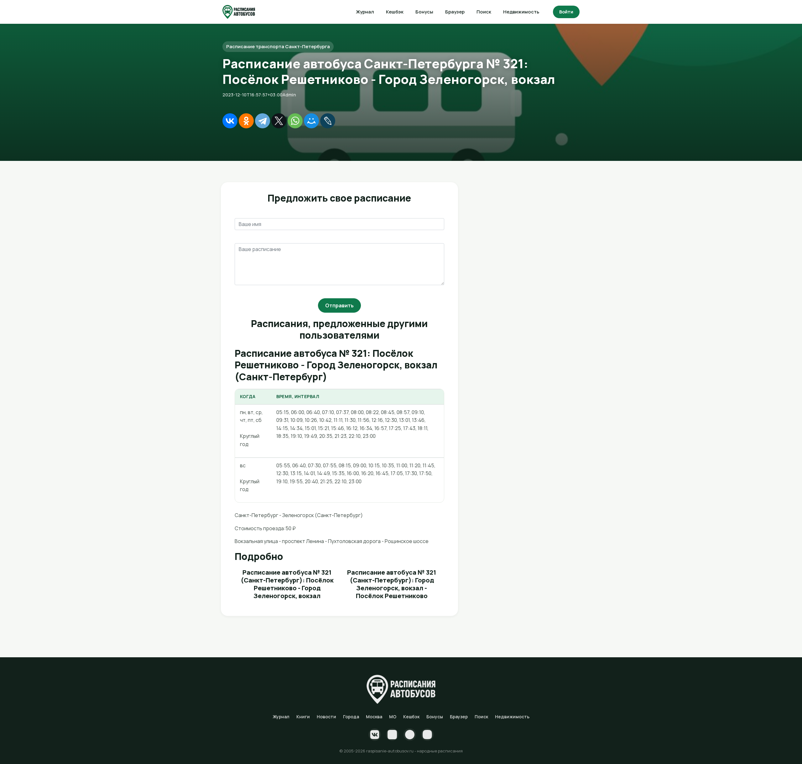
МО (392, 717)
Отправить (339, 305)
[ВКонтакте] (229, 120)
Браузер (455, 11)
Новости (326, 717)
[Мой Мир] (311, 120)
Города (351, 717)
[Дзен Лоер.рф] (427, 734)
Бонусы (424, 11)
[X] (278, 120)
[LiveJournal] (327, 120)
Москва (374, 717)
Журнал (365, 11)
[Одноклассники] (246, 120)
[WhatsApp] (295, 120)
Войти (566, 12)
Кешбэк (395, 11)
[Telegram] (262, 120)
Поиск (484, 11)
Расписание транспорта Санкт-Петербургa (278, 46)
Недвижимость (521, 11)
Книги (303, 717)
